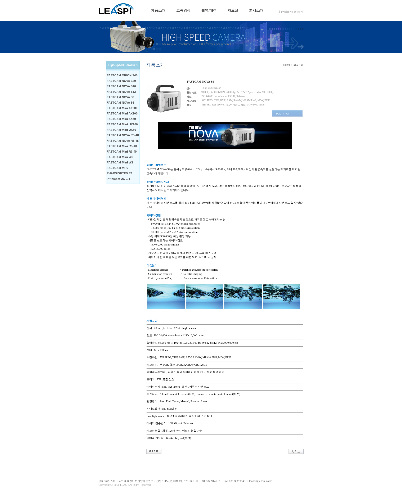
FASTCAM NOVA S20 (121, 80)
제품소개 (158, 10)
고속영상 (183, 10)
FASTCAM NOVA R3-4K (123, 140)
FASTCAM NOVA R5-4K (123, 135)
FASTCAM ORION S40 (122, 75)
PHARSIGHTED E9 (119, 173)
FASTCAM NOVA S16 (121, 86)
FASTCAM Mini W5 (120, 157)
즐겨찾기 (298, 11)
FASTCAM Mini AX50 (121, 119)
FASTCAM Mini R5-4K (122, 146)
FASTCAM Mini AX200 (122, 108)
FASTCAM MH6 (117, 168)
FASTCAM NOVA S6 (120, 102)
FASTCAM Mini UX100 (122, 124)
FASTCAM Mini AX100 (122, 113)
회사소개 (256, 10)
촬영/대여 (209, 10)
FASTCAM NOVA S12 (121, 91)
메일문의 (287, 11)
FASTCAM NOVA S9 (120, 97)
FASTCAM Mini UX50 (121, 129)
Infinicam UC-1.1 (118, 178)
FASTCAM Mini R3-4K (122, 151)
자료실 (233, 10)
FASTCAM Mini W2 (120, 162)
